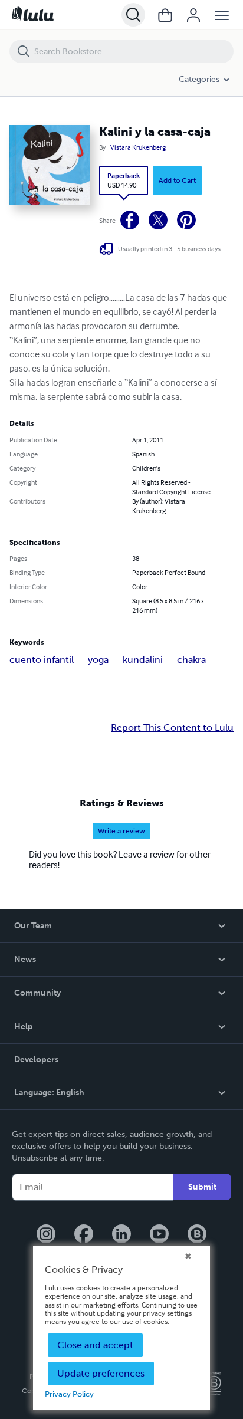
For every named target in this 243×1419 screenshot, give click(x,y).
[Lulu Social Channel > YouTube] (159, 1235)
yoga (98, 659)
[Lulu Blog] (197, 1235)
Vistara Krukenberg (138, 147)
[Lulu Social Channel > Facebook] (83, 1235)
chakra (191, 659)
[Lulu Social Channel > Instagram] (46, 1235)
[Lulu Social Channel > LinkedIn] (121, 1235)
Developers (36, 1060)
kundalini (143, 659)
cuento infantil (41, 659)
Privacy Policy (69, 1394)
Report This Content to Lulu (172, 727)
